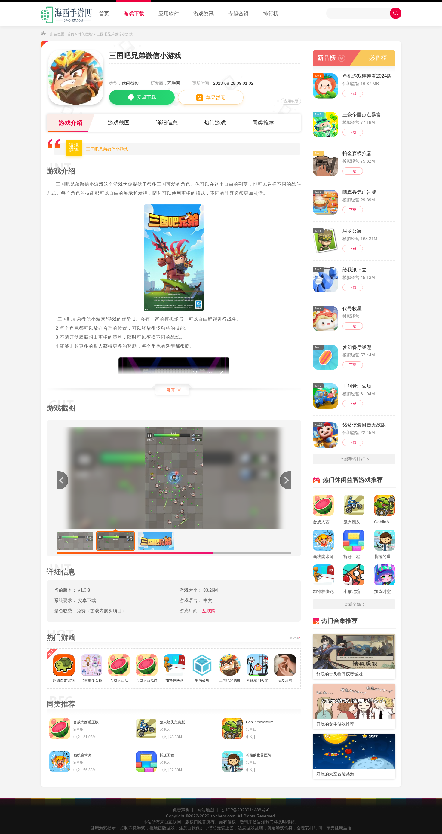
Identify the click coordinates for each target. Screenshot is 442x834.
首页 (104, 14)
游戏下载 (134, 14)
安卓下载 (146, 97)
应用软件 (168, 14)
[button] (285, 480)
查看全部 (352, 604)
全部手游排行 (352, 459)
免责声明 (181, 810)
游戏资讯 (203, 14)
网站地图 (205, 810)
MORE (295, 637)
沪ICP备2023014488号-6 (245, 810)
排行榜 (270, 14)
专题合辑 (238, 14)
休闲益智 (85, 34)
